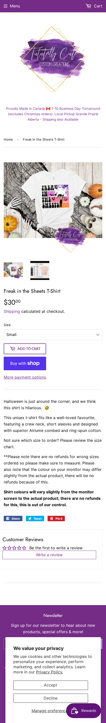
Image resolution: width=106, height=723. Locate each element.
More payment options (25, 377)
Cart (97, 5)
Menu (15, 5)
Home (8, 139)
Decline (50, 698)
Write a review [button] (49, 554)
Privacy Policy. (49, 671)
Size (7, 325)
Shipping (12, 311)
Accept (50, 685)
